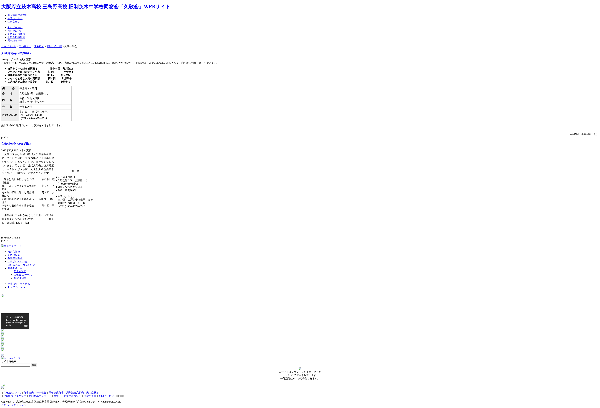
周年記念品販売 (75, 392)
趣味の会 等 (15, 268)
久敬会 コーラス (23, 274)
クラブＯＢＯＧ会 (18, 261)
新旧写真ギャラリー (40, 396)
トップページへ (16, 287)
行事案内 (29, 392)
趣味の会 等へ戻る (19, 283)
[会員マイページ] (11, 246)
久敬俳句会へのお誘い (16, 53)
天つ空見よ (92, 392)
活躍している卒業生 (15, 396)
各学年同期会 (15, 258)
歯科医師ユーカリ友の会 (21, 265)
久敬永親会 (14, 255)
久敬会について (12, 392)
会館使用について (71, 396)
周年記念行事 (56, 392)
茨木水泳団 (20, 271)
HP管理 (120, 396)
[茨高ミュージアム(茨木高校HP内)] (2, 333)
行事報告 (41, 392)
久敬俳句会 (20, 278)
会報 (56, 396)
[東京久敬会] (2, 335)
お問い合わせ (106, 396)
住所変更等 (90, 396)
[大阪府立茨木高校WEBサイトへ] (2, 330)
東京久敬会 (14, 251)
